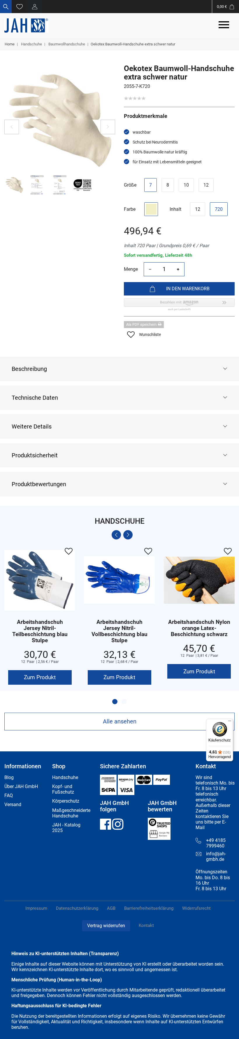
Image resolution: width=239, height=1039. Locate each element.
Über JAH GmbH (21, 786)
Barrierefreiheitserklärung (148, 908)
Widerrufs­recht (196, 908)
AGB (111, 908)
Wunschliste (150, 334)
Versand (12, 804)
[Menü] (229, 722)
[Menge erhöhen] (178, 269)
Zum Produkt (40, 677)
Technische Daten (35, 397)
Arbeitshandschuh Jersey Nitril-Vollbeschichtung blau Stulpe (119, 631)
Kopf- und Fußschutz (63, 789)
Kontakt (146, 925)
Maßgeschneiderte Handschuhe (71, 813)
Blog (9, 777)
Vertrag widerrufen (106, 925)
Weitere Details (32, 426)
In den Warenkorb (188, 288)
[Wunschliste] (19, 6)
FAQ (8, 795)
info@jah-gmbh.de (216, 856)
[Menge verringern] (150, 269)
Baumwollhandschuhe (66, 44)
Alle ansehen (119, 721)
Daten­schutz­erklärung (77, 908)
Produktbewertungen (39, 484)
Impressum (36, 908)
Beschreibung (29, 368)
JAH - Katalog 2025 (66, 827)
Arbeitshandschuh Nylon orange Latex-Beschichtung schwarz (199, 628)
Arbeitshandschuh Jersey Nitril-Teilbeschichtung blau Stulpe (40, 631)
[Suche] (6, 6)
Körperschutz (65, 801)
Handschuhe (31, 44)
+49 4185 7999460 (216, 843)
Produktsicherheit (35, 455)
